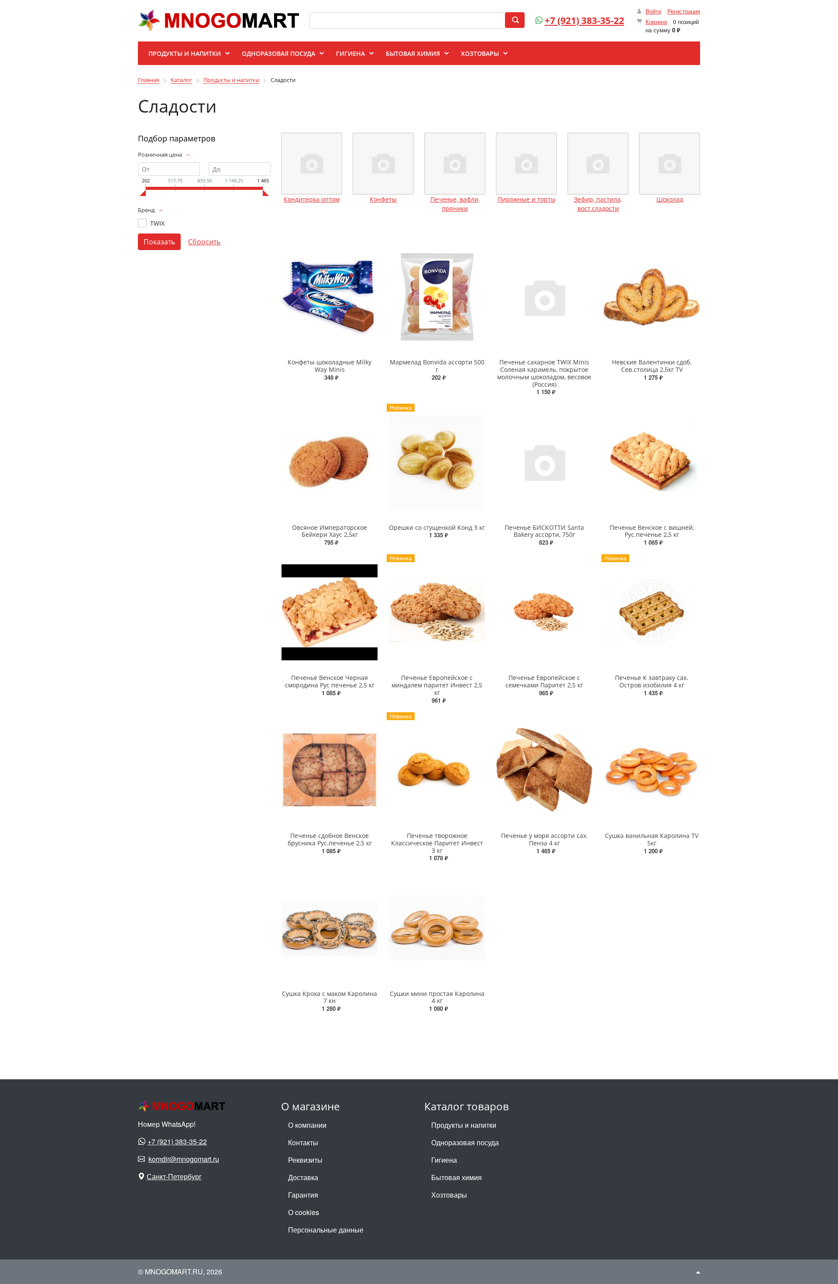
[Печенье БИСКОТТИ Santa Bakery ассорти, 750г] (544, 461)
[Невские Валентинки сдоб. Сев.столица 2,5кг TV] (652, 296)
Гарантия (303, 1195)
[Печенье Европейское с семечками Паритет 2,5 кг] (544, 612)
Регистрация (683, 11)
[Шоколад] (669, 164)
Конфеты (383, 199)
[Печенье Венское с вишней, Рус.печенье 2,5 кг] (652, 461)
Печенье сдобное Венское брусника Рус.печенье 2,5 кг (330, 839)
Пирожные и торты (527, 199)
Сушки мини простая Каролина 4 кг (437, 997)
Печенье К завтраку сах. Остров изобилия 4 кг (651, 681)
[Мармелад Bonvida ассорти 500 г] (437, 296)
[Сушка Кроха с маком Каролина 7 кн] (330, 927)
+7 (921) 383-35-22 (584, 20)
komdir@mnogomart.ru (183, 1159)
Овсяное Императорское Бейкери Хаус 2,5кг (329, 531)
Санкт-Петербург (174, 1176)
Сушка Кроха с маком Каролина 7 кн (329, 997)
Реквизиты (305, 1160)
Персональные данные (326, 1230)
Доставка (303, 1177)
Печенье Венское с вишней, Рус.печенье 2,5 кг (652, 531)
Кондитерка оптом (312, 199)
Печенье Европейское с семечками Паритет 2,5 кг (544, 681)
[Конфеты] (383, 164)
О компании (307, 1125)
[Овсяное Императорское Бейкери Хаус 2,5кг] (330, 461)
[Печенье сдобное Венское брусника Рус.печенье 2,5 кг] (330, 770)
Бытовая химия (456, 1177)
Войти (653, 11)
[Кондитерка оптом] (311, 164)
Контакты (303, 1142)
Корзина (656, 21)
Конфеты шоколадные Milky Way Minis (329, 366)
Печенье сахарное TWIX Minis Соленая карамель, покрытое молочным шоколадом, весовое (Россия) (544, 373)
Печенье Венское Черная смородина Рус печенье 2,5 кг (329, 681)
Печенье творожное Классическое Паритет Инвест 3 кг (437, 843)
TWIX (157, 223)
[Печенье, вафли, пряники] (454, 164)
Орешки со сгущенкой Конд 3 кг (437, 527)
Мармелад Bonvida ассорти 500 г (437, 366)
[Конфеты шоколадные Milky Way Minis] (330, 296)
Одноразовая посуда (465, 1142)
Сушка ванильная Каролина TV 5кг (651, 839)
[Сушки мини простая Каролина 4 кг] (437, 927)
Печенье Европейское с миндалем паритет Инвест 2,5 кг (437, 685)
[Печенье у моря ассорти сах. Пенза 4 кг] (544, 770)
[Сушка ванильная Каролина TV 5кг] (652, 770)
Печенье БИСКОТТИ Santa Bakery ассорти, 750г (544, 531)
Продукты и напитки (463, 1125)
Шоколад (669, 199)
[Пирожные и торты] (526, 164)
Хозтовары (449, 1195)
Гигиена (444, 1160)
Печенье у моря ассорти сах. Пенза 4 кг (544, 839)
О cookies (303, 1212)
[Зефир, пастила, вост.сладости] (597, 164)
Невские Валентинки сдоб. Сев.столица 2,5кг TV (652, 366)
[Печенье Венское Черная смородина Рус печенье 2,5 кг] (330, 612)
